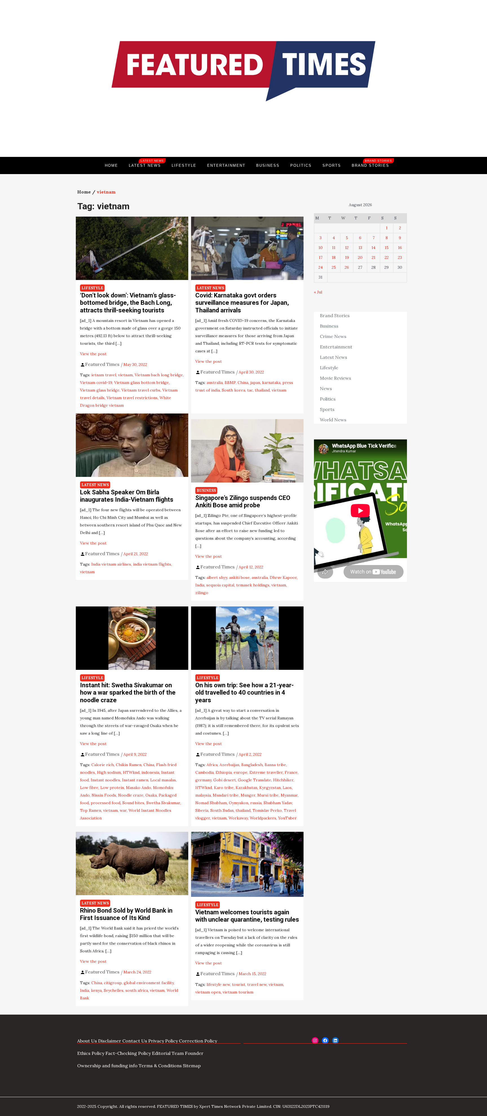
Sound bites (133, 802)
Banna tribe (275, 764)
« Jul (318, 292)
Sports (331, 165)
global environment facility (149, 982)
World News (333, 420)
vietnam (125, 374)
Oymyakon (238, 802)
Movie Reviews (335, 378)
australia (215, 382)
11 (333, 247)
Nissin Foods (104, 795)
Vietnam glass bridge (99, 390)
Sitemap (192, 1065)
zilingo (201, 592)
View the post (93, 353)
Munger (248, 795)
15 (387, 247)
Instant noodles (105, 779)
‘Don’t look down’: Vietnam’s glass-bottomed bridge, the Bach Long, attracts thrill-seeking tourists (128, 303)
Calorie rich (102, 764)
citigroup (113, 982)
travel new (257, 984)
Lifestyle (184, 165)
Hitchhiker (283, 779)
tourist (238, 984)
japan (255, 382)
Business (268, 165)
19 (347, 257)
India (199, 585)
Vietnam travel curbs (140, 390)
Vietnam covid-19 (96, 382)
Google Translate (254, 779)
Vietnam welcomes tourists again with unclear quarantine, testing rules (247, 916)
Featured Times (243, 137)
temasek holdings (252, 585)
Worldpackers (263, 818)
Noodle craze (130, 795)
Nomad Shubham (211, 802)
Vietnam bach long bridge (159, 374)
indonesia (150, 772)
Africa (212, 764)
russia (256, 802)
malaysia (203, 795)
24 (320, 267)
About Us (87, 1041)
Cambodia (204, 772)
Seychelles (113, 990)
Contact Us (134, 1041)
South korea (233, 390)
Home (111, 165)
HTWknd (131, 772)
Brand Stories (372, 163)
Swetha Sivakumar (163, 802)
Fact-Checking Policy (128, 1053)
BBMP (230, 382)
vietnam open (208, 992)
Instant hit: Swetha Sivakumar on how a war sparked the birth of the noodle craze (128, 693)
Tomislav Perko (267, 810)
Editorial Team (168, 1053)
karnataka (271, 382)
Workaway (238, 818)
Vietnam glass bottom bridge (141, 382)
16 (400, 247)
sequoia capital (220, 585)
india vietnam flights (152, 564)
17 (320, 257)
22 (387, 257)
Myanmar (289, 795)
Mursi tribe (268, 795)
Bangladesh (252, 764)
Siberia (201, 810)
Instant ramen (135, 779)
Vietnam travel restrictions (132, 397)
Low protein (112, 787)
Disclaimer (109, 1041)
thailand (262, 390)
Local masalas (163, 779)
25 (334, 267)
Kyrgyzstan (270, 787)
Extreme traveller (266, 772)
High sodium (109, 772)
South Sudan (222, 810)
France (291, 772)
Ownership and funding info (107, 1065)
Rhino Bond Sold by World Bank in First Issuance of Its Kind (126, 914)
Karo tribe (224, 787)
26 (347, 267)
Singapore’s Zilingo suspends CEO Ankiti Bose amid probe (242, 501)
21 (373, 257)
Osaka (151, 795)
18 (334, 257)
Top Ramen (90, 810)
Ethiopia (224, 772)
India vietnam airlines (111, 564)
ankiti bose (239, 577)
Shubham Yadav (278, 802)
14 (373, 247)
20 (360, 257)
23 (400, 257)
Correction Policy (198, 1041)
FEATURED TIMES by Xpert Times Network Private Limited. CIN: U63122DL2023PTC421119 (243, 1106)
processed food (105, 802)
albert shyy (217, 577)
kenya (96, 990)
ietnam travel (103, 374)
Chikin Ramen (128, 764)
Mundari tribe (226, 795)
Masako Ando (138, 787)
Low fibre (89, 787)
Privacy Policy (163, 1041)
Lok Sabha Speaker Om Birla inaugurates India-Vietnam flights (126, 496)
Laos (287, 787)
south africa (136, 990)
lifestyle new (218, 984)
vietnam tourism (238, 992)
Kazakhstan (246, 787)
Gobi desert (224, 779)
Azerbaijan (229, 764)
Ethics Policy (90, 1053)
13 (360, 247)
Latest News (146, 163)
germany (203, 779)
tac (250, 390)
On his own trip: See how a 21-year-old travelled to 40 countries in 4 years (244, 693)
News (326, 388)
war (123, 810)
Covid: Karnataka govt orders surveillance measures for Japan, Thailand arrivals (242, 303)
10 (320, 247)
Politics (301, 165)
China (243, 382)
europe (240, 772)
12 (347, 247)
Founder (194, 1053)
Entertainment (226, 165)
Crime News (333, 336)
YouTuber (287, 818)
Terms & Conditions (160, 1065)
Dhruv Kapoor (283, 577)
